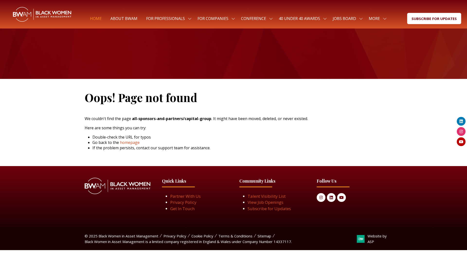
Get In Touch (182, 208)
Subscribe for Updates (269, 208)
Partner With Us (185, 196)
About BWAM (123, 18)
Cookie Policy (202, 236)
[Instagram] (321, 197)
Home (96, 18)
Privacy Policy (183, 202)
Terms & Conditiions (235, 236)
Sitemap (264, 236)
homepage (130, 142)
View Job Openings (265, 202)
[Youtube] (341, 197)
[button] (376, 18)
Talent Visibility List (267, 196)
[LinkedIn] (331, 197)
